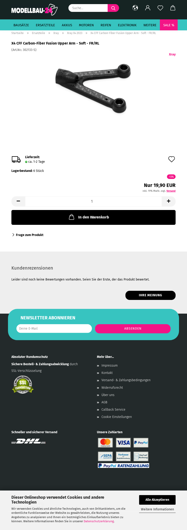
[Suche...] (113, 8)
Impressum (109, 365)
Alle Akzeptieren (157, 500)
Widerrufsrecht (112, 388)
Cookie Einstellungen (116, 417)
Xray (172, 54)
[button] (135, 8)
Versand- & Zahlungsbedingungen (126, 380)
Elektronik (127, 25)
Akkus (67, 25)
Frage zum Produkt (29, 235)
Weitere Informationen (157, 509)
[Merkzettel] (160, 8)
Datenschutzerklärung (99, 521)
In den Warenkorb (93, 217)
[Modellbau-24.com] (36, 9)
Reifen (106, 25)
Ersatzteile (45, 25)
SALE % (168, 25)
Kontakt (107, 373)
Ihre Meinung (150, 295)
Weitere (149, 25)
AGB (104, 402)
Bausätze (21, 25)
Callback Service (113, 410)
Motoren (86, 25)
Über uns (107, 395)
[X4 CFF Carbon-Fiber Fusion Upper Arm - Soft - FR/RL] (94, 86)
